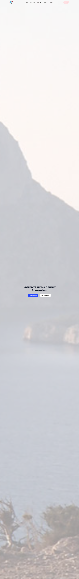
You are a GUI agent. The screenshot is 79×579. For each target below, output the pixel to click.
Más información (45, 295)
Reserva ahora (33, 295)
